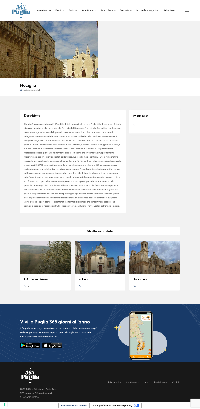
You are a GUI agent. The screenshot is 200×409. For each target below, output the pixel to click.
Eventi (58, 10)
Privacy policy (114, 382)
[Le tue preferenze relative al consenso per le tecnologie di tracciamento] (4, 404)
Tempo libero (107, 10)
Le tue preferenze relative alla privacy (112, 405)
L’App (146, 382)
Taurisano (140, 279)
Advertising (169, 10)
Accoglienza (42, 10)
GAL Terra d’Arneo (36, 279)
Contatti (176, 382)
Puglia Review (160, 382)
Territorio (124, 10)
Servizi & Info (87, 10)
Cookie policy (132, 382)
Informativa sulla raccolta (74, 405)
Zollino (83, 279)
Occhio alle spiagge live (147, 10)
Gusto (71, 10)
